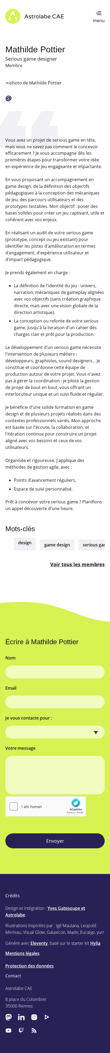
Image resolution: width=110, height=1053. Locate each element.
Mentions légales (22, 953)
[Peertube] (47, 1017)
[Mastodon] (8, 1017)
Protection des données (29, 966)
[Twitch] (21, 1030)
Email (10, 688)
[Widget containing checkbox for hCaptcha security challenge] (45, 806)
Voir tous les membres (77, 564)
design (25, 543)
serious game (96, 545)
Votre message (20, 748)
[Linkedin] (21, 1017)
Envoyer (55, 841)
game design (57, 545)
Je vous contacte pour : (28, 718)
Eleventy (39, 943)
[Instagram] (34, 1017)
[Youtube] (8, 1030)
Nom (10, 658)
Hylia (95, 943)
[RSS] (34, 1030)
